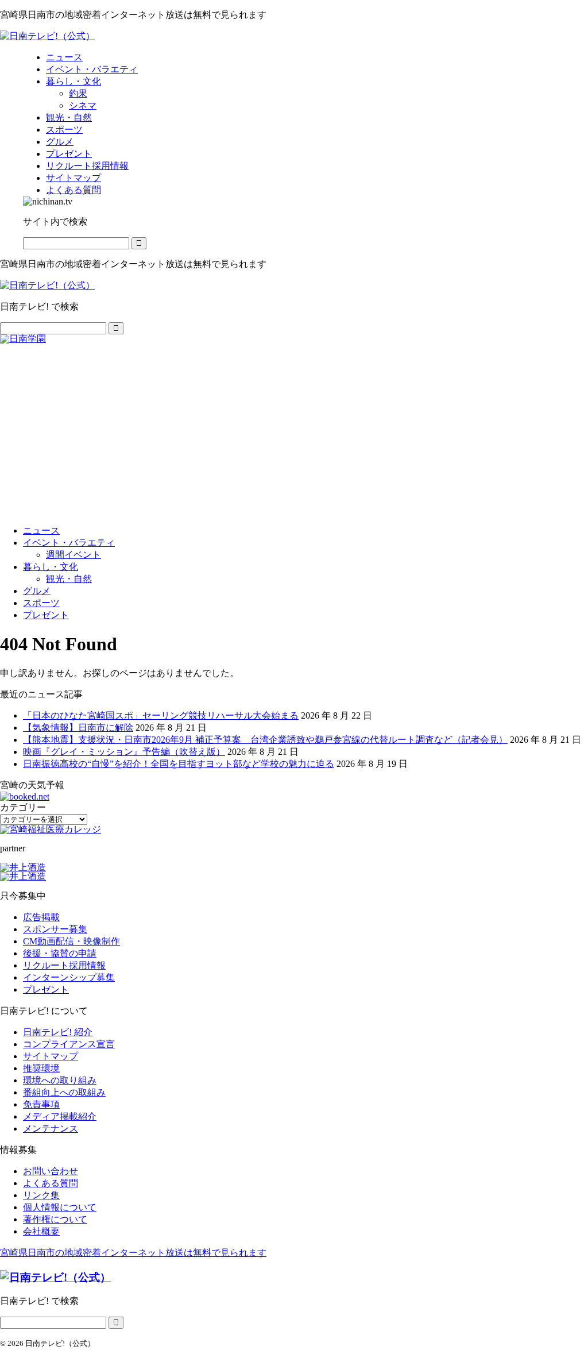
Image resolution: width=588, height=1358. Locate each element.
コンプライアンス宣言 (69, 1044)
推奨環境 (41, 1068)
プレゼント (46, 615)
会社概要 (41, 1231)
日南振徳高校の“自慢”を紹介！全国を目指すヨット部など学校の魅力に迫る (178, 764)
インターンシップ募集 (69, 977)
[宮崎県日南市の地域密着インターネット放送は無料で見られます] (47, 36)
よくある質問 (50, 1183)
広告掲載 (41, 917)
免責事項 (41, 1104)
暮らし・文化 (50, 567)
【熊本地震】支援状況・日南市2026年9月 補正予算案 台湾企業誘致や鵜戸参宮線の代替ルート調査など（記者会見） (265, 739)
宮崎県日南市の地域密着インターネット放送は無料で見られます (133, 1252)
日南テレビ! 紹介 (57, 1032)
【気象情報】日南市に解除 (78, 727)
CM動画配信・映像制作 (71, 941)
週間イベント (73, 555)
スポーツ (41, 603)
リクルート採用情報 (64, 965)
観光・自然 (69, 579)
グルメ (37, 591)
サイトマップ (50, 1056)
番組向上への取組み (64, 1092)
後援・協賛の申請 (59, 953)
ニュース (41, 530)
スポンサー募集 (55, 929)
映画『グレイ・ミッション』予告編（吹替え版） (124, 752)
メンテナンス (50, 1128)
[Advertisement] (294, 429)
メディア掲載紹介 (59, 1116)
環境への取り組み (59, 1080)
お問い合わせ (50, 1171)
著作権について (55, 1219)
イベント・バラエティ (69, 542)
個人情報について (59, 1207)
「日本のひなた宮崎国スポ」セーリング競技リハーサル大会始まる (161, 715)
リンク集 (41, 1195)
